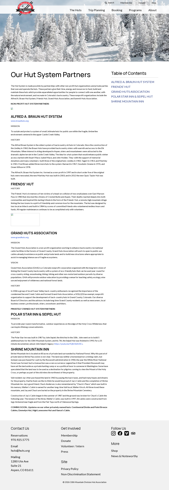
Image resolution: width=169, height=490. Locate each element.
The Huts (75, 10)
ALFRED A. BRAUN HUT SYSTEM (132, 82)
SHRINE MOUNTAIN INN (127, 101)
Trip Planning (96, 10)
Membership (126, 2)
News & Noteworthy (124, 456)
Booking (117, 10)
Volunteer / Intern (72, 446)
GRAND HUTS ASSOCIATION (130, 91)
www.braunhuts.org (20, 121)
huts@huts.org (20, 450)
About (152, 10)
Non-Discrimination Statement (81, 474)
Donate (142, 2)
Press (64, 451)
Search (111, 2)
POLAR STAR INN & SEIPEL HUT (132, 96)
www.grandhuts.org (20, 237)
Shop (154, 2)
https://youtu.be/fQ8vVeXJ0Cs (68, 343)
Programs (135, 10)
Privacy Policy (69, 469)
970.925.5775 (20, 439)
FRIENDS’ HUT (121, 86)
